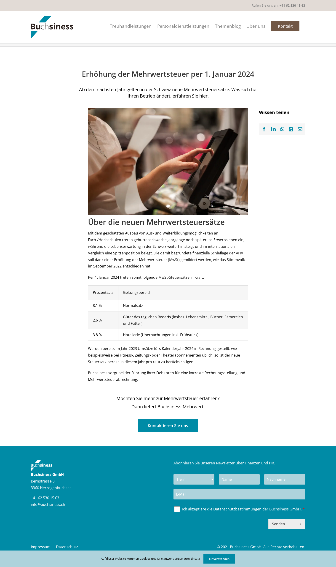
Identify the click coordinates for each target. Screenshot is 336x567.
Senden (279, 523)
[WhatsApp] (282, 129)
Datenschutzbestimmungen (237, 509)
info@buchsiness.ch (48, 504)
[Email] (300, 129)
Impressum (41, 546)
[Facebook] (264, 129)
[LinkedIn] (273, 129)
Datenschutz (67, 546)
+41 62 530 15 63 (292, 5)
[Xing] (291, 129)
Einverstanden (219, 559)
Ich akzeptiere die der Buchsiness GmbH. (243, 509)
